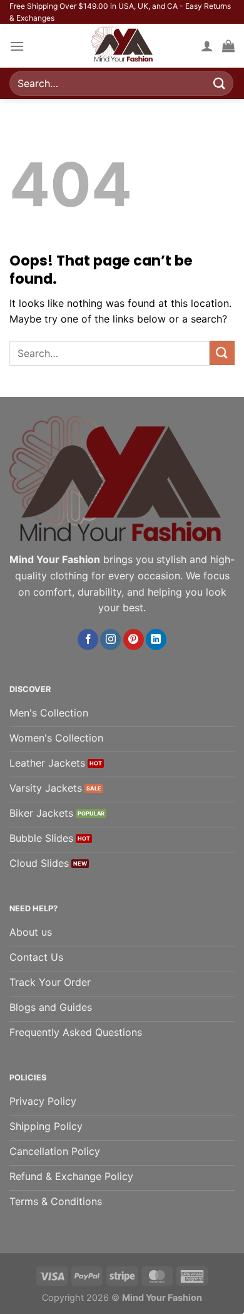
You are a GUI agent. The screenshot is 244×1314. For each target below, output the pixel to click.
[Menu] (16, 46)
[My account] (207, 45)
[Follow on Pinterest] (133, 639)
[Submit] (219, 83)
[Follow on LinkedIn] (156, 639)
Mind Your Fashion (162, 1297)
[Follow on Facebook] (88, 639)
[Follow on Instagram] (110, 639)
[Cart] (228, 45)
